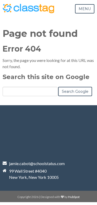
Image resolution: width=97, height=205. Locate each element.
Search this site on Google (46, 77)
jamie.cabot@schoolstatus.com (37, 163)
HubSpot (74, 197)
